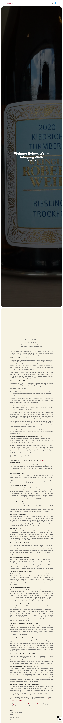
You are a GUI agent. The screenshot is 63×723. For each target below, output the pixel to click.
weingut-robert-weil (18, 719)
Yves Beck (41, 460)
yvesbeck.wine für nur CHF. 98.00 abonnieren (26, 704)
